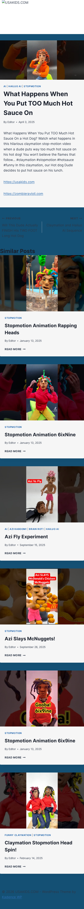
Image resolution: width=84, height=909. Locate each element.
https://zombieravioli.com (23, 194)
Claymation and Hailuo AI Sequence (64, 224)
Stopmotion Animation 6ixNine (40, 434)
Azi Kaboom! (18, 529)
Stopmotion (32, 86)
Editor (11, 122)
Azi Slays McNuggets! (30, 639)
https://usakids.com (19, 182)
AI (5, 86)
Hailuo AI (14, 86)
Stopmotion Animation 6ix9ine (40, 741)
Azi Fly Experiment (26, 536)
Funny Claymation (18, 835)
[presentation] (42, 283)
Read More (15, 349)
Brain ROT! (36, 529)
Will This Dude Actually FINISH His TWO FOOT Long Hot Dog (20, 227)
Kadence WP (12, 897)
